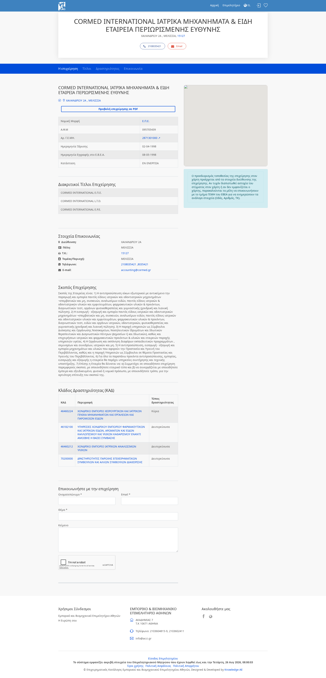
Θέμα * (62, 510)
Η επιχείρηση (68, 69)
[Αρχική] (61, 6)
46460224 (67, 411)
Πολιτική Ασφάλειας (158, 666)
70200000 (67, 458)
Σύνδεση (259, 5)
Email (179, 46)
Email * (125, 494)
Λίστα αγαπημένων (266, 5)
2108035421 (154, 46)
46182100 (67, 427)
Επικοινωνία (133, 69)
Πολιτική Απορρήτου (186, 666)
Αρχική (214, 5)
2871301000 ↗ (151, 138)
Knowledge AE (234, 669)
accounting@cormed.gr (136, 270)
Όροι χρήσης (135, 666)
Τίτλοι (86, 69)
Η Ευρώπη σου (67, 620)
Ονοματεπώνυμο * (70, 494)
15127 (181, 36)
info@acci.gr (143, 638)
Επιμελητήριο (231, 5)
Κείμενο (63, 525)
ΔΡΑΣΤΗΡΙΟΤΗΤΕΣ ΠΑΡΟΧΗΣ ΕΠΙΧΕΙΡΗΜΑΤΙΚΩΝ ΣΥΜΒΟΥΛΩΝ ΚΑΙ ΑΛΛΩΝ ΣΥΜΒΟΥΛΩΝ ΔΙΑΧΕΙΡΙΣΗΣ (110, 460)
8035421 (143, 264)
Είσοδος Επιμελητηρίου (163, 658)
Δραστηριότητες (107, 69)
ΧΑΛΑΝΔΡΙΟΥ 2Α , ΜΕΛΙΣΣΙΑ (83, 100)
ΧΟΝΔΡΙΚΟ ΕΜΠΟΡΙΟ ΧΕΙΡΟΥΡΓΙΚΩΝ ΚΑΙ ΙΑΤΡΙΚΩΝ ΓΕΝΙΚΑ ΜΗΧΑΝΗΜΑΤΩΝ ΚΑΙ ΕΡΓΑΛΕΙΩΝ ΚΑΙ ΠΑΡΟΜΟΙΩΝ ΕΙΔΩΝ (110, 414)
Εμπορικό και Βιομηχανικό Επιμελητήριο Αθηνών (89, 616)
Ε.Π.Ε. (145, 121)
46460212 (67, 446)
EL (248, 5)
